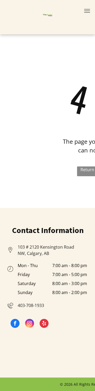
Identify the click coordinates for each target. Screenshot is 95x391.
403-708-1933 (31, 305)
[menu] (87, 11)
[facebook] (15, 324)
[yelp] (44, 324)
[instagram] (29, 324)
